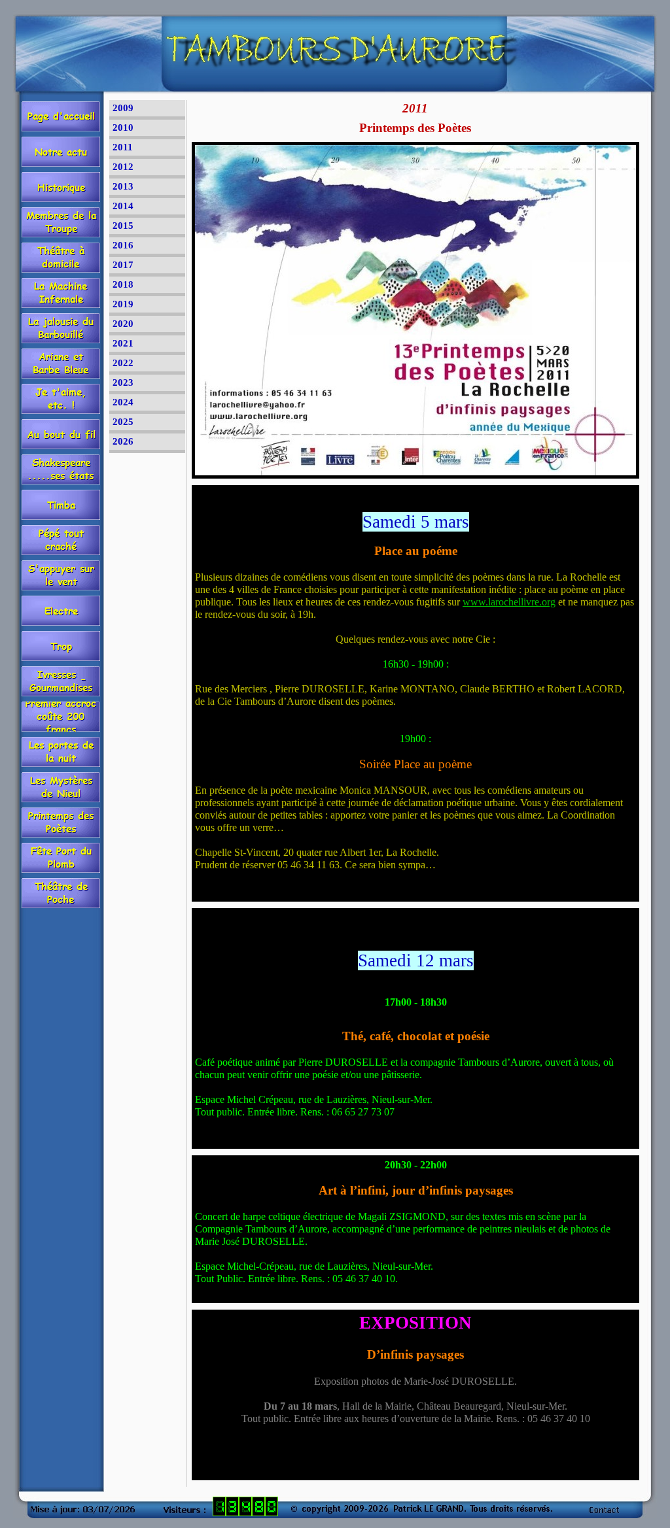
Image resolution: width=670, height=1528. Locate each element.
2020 (123, 323)
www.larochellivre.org (509, 601)
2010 (123, 127)
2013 (123, 186)
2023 (123, 382)
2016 (123, 245)
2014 (123, 206)
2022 (123, 363)
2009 (123, 108)
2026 (123, 441)
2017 (123, 265)
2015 (123, 225)
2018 (123, 284)
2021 (123, 343)
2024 (123, 402)
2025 (123, 421)
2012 (123, 166)
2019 (123, 304)
